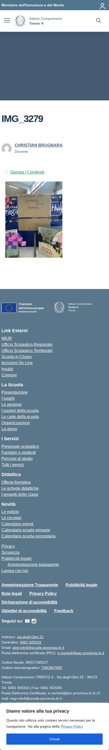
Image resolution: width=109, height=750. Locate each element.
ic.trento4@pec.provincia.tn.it (81, 653)
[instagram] (34, 621)
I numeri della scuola (20, 410)
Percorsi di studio (17, 458)
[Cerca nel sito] (98, 21)
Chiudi (54, 739)
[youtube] (27, 621)
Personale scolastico (20, 446)
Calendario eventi (17, 524)
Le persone (12, 404)
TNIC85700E (51, 668)
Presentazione (15, 392)
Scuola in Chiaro (17, 357)
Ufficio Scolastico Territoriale (27, 350)
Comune (9, 375)
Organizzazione (16, 423)
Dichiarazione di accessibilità (29, 602)
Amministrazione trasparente (33, 564)
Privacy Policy (72, 726)
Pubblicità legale (17, 558)
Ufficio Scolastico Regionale (27, 344)
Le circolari (11, 518)
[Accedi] (102, 5)
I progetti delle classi (20, 494)
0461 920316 (30, 642)
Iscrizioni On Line (17, 363)
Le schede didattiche (20, 488)
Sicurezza (11, 552)
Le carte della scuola (20, 417)
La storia (9, 429)
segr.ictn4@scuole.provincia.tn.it (38, 648)
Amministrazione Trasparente (30, 585)
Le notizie (10, 512)
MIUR (7, 338)
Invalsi (7, 369)
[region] (54, 726)
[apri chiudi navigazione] (7, 21)
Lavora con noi (15, 571)
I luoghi (8, 398)
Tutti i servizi (13, 465)
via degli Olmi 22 (30, 637)
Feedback (63, 611)
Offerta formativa (16, 482)
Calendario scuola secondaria (29, 536)
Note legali (12, 593)
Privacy (8, 546)
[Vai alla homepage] (20, 21)
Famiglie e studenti (19, 452)
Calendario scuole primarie (26, 530)
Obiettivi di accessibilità (24, 611)
